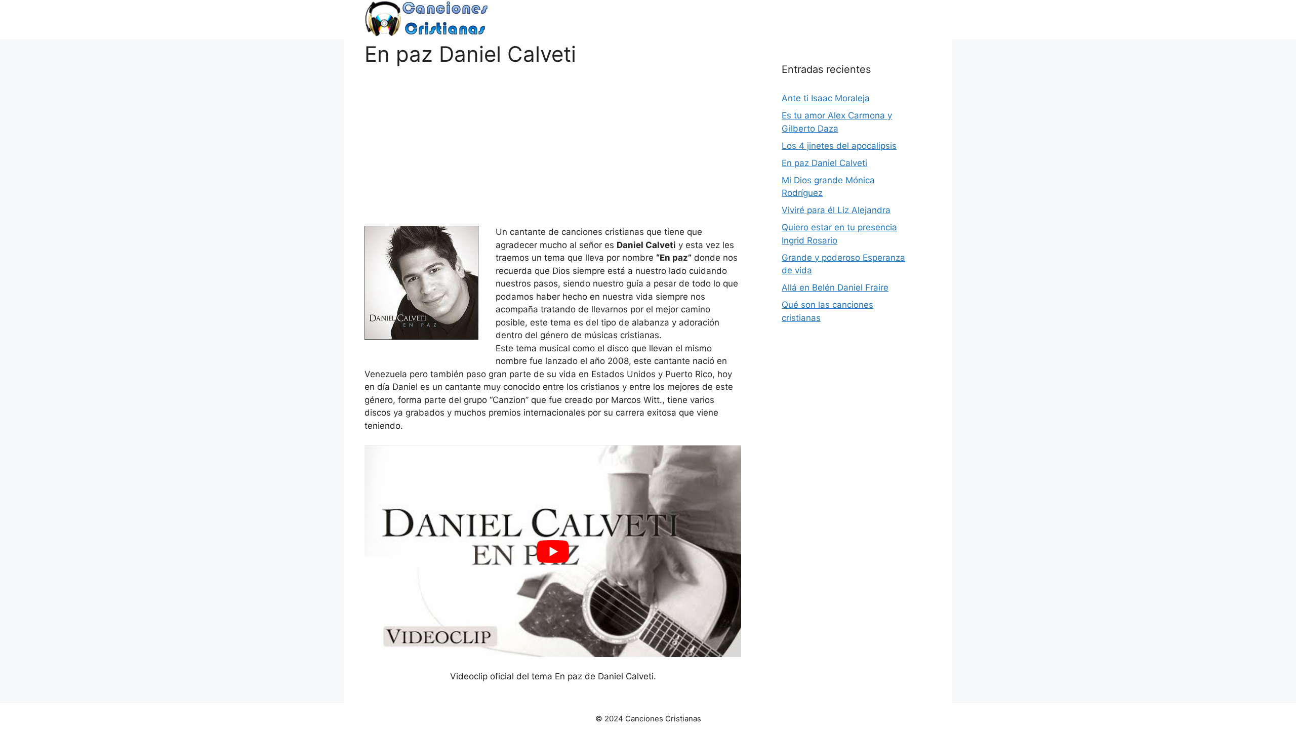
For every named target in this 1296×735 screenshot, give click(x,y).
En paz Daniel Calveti (824, 163)
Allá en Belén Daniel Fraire (835, 287)
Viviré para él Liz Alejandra (836, 210)
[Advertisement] (552, 138)
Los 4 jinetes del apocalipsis (839, 146)
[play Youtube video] (552, 551)
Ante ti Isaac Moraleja (826, 98)
